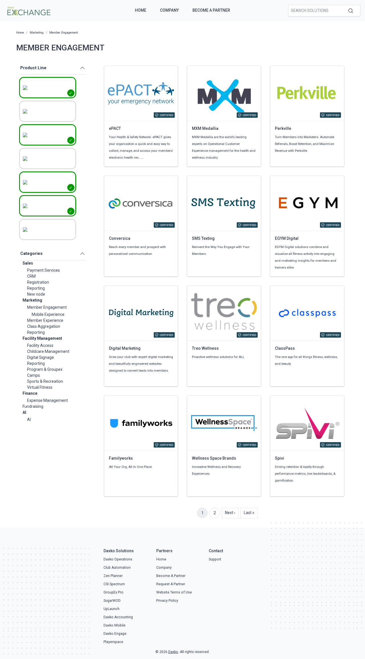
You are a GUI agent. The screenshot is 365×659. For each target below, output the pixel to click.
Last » (249, 512)
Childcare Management (48, 351)
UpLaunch (111, 609)
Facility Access (40, 345)
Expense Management (47, 400)
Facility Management (42, 338)
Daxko (173, 652)
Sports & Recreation (45, 381)
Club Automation (117, 568)
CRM (31, 276)
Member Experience (45, 320)
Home (140, 10)
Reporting (36, 288)
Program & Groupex (44, 369)
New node (36, 294)
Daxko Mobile (114, 625)
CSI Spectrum (114, 584)
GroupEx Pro (113, 592)
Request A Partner (170, 584)
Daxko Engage (115, 634)
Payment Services (43, 270)
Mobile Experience (48, 314)
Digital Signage (40, 357)
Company (169, 10)
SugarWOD (112, 601)
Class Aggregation (43, 326)
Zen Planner (113, 576)
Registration (38, 282)
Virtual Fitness (39, 387)
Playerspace (113, 642)
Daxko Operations (118, 559)
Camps (33, 375)
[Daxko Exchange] (28, 10)
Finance (30, 393)
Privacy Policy (167, 601)
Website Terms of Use (174, 592)
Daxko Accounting (118, 617)
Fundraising (33, 406)
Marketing (32, 300)
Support (215, 559)
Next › (230, 512)
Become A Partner (211, 10)
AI (24, 412)
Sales (28, 263)
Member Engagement (47, 307)
